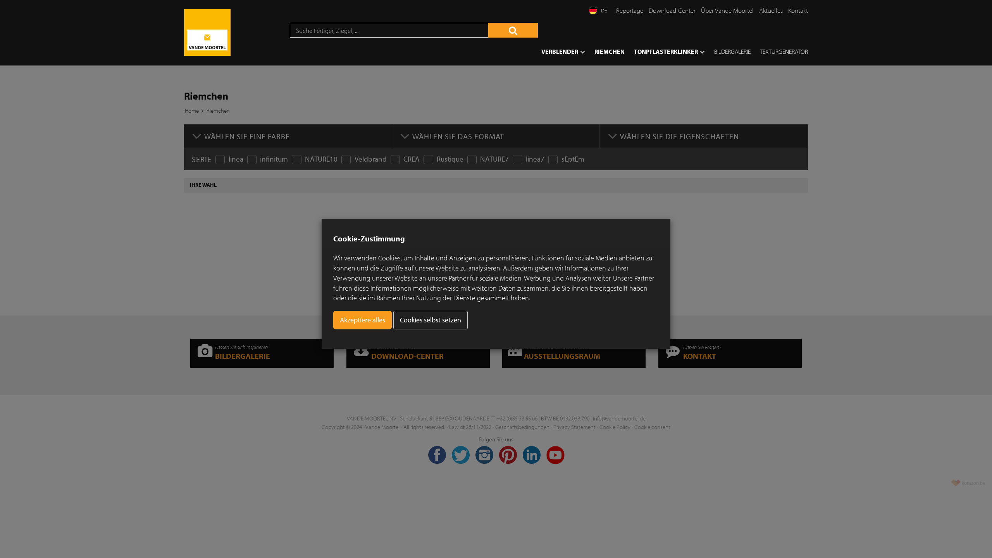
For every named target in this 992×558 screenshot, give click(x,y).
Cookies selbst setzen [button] (430, 319)
